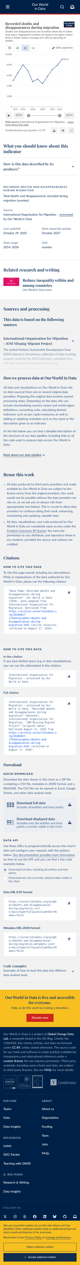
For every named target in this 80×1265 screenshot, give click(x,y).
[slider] (28, 115)
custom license (13, 1061)
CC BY (42, 130)
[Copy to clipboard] (64, 592)
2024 (69, 115)
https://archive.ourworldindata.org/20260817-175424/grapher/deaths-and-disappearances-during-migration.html (33, 618)
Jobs (45, 1144)
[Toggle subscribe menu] (72, 7)
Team (45, 1135)
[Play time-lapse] (8, 115)
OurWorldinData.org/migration (21, 130)
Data (6, 1117)
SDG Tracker (11, 1154)
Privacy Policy (33, 1237)
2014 (19, 115)
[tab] (10, 48)
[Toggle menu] (7, 7)
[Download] (54, 130)
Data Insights (12, 1126)
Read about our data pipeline (22, 455)
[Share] (62, 130)
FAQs (48, 1070)
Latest (7, 1146)
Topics (7, 1109)
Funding (47, 1126)
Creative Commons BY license (26, 531)
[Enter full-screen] (71, 130)
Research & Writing (16, 1182)
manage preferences (58, 1237)
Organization (50, 1117)
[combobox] (62, 7)
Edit (64, 47)
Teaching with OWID (17, 1163)
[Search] (62, 7)
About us (48, 1109)
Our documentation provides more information (44, 855)
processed (66, 214)
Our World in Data (40, 6)
